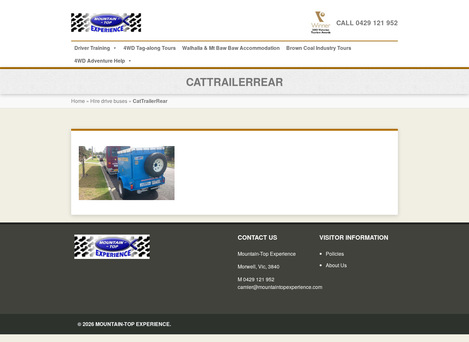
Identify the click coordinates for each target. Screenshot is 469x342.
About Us (336, 265)
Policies (335, 253)
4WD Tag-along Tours (149, 47)
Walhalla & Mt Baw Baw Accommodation (231, 47)
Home (78, 101)
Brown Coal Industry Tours (318, 47)
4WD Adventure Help (99, 60)
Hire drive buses (108, 101)
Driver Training (92, 47)
